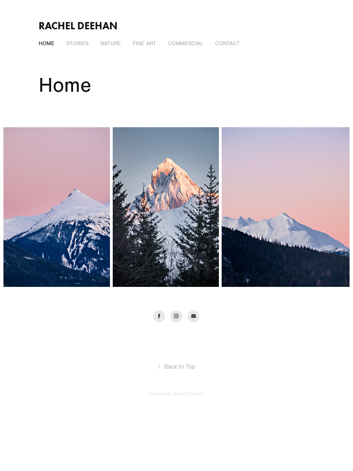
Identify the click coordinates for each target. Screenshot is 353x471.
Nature (110, 43)
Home (46, 43)
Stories (77, 43)
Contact (227, 43)
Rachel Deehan (78, 25)
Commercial (185, 43)
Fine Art (144, 43)
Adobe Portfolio (188, 393)
